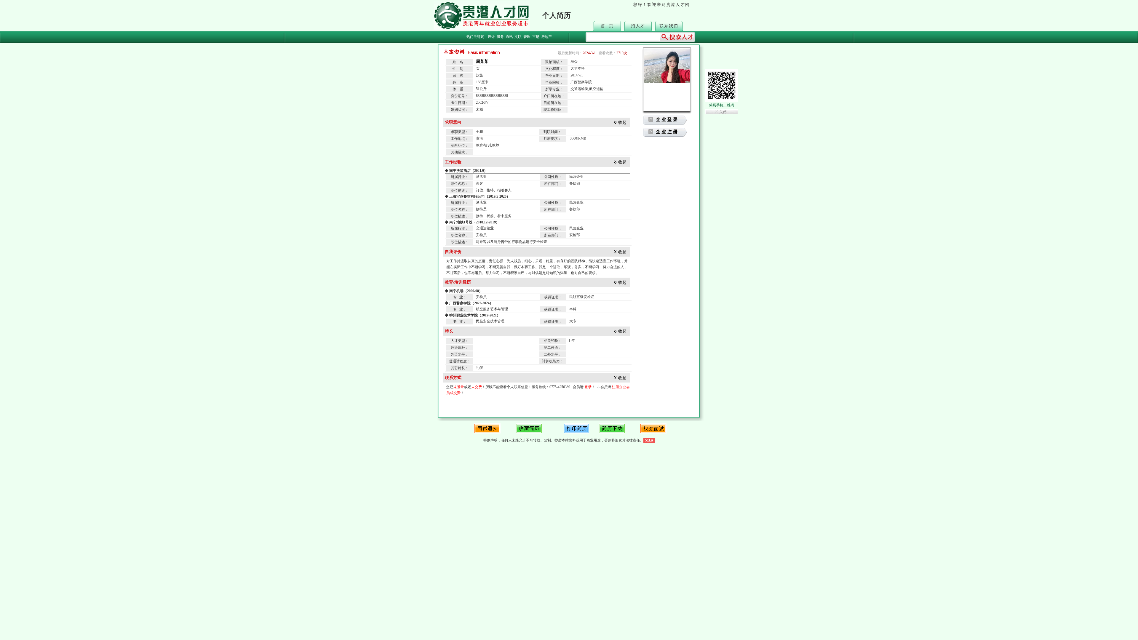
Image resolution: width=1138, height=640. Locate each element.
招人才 (638, 26)
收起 (622, 122)
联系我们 (668, 26)
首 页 (607, 26)
